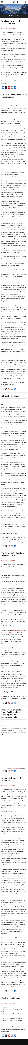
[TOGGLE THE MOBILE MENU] (2, 2)
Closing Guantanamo (10, 998)
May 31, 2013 (12, 28)
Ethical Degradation (10, 395)
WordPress (17, 1042)
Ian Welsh (14, 2)
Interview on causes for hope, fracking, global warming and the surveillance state (11, 713)
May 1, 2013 (12, 1003)
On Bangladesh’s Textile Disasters (11, 779)
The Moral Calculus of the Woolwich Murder (12, 554)
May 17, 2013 (12, 722)
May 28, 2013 (12, 101)
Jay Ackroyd (18, 768)
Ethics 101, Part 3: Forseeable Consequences (14, 95)
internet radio (12, 768)
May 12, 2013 (12, 785)
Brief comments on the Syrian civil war (11, 22)
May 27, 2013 (12, 560)
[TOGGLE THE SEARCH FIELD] (26, 2)
